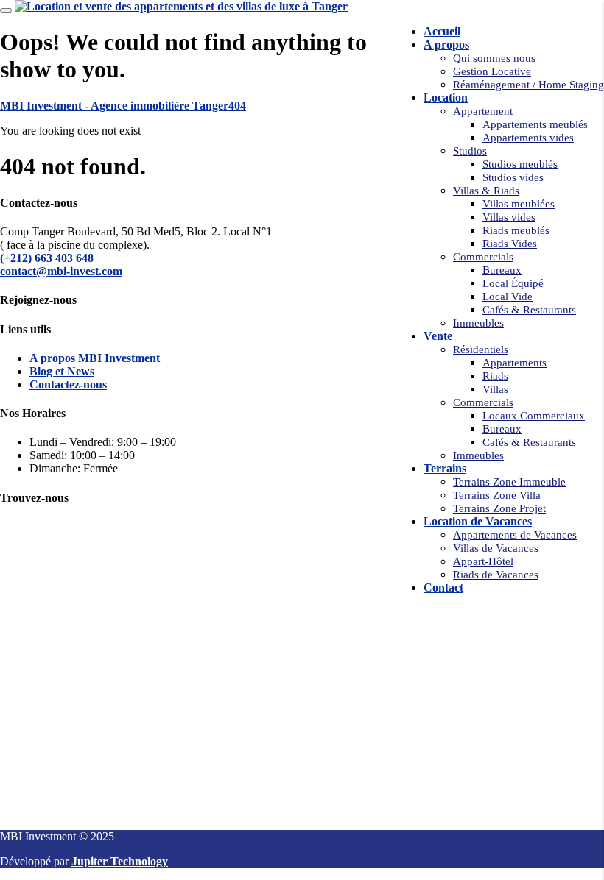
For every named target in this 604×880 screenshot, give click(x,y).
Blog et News (61, 371)
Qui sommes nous (494, 58)
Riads (495, 376)
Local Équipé (513, 283)
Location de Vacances (478, 521)
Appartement (483, 111)
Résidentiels (480, 349)
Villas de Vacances (495, 548)
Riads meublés (515, 230)
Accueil (442, 31)
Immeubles (478, 323)
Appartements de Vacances (515, 535)
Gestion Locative (492, 71)
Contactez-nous (68, 384)
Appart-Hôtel (483, 561)
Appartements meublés (535, 124)
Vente (438, 336)
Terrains (445, 468)
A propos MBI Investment (94, 358)
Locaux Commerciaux (533, 416)
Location (446, 97)
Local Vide (507, 296)
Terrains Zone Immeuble (509, 482)
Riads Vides (509, 243)
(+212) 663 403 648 (47, 258)
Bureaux (502, 270)
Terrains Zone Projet (499, 508)
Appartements (514, 363)
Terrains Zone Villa (497, 495)
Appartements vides (528, 137)
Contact (443, 587)
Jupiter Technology (119, 861)
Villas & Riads (486, 190)
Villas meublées (518, 204)
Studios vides (513, 177)
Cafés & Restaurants (529, 310)
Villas (495, 389)
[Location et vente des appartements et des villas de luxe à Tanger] (181, 6)
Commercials (483, 257)
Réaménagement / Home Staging (528, 85)
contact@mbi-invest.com (61, 271)
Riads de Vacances (495, 575)
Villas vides (508, 217)
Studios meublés (520, 164)
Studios (470, 151)
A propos (446, 44)
